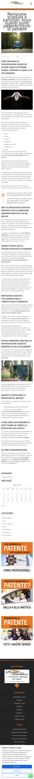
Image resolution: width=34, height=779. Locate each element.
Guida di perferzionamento (19, 732)
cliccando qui (12, 463)
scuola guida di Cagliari (16, 195)
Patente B (19, 700)
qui (30, 195)
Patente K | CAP (19, 716)
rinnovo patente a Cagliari (18, 461)
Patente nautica (19, 719)
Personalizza (17, 771)
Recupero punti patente (19, 739)
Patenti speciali (6, 529)
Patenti (4, 526)
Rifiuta (17, 775)
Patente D (19, 710)
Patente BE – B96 (19, 703)
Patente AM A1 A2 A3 (19, 697)
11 (8, 496)
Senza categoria (7, 535)
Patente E (19, 713)
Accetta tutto (17, 766)
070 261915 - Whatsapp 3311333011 (18, 678)
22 (26, 498)
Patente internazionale (19, 735)
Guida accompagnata (19, 729)
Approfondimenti (7, 477)
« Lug (2, 505)
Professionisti (6, 532)
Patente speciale (7, 524)
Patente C (19, 706)
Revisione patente (19, 742)
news (4, 521)
